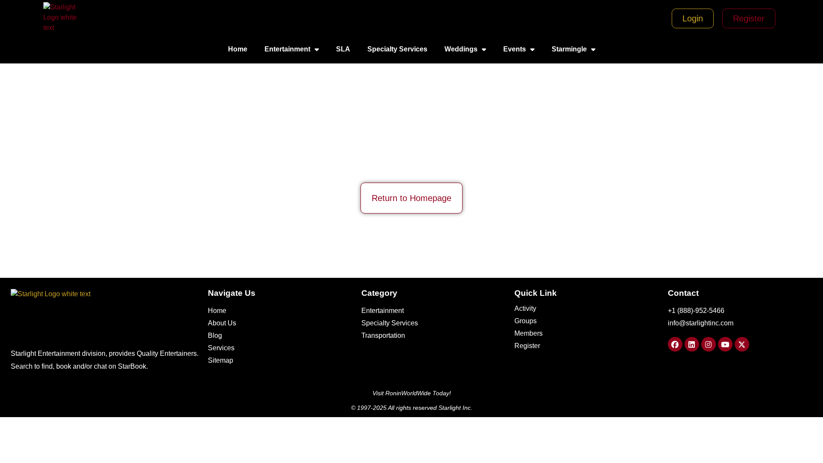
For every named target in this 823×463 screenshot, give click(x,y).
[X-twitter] (742, 344)
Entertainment (287, 49)
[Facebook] (675, 344)
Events (514, 49)
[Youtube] (725, 344)
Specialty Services (397, 49)
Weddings (461, 49)
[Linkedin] (692, 344)
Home (237, 49)
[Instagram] (708, 344)
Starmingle (569, 49)
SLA (343, 49)
